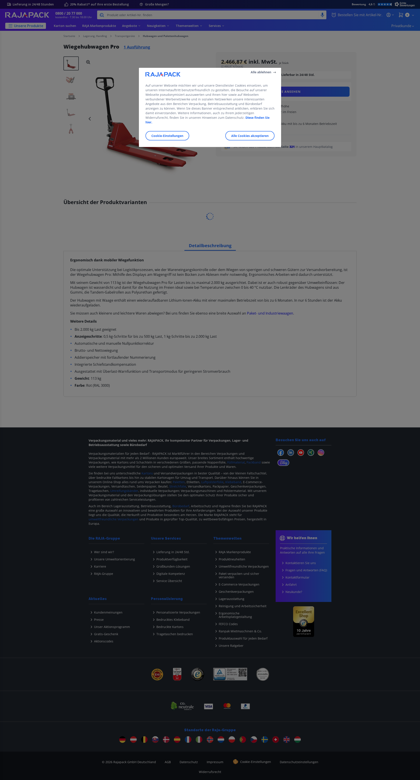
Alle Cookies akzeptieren (250, 136)
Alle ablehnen (261, 72)
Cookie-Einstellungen (167, 136)
